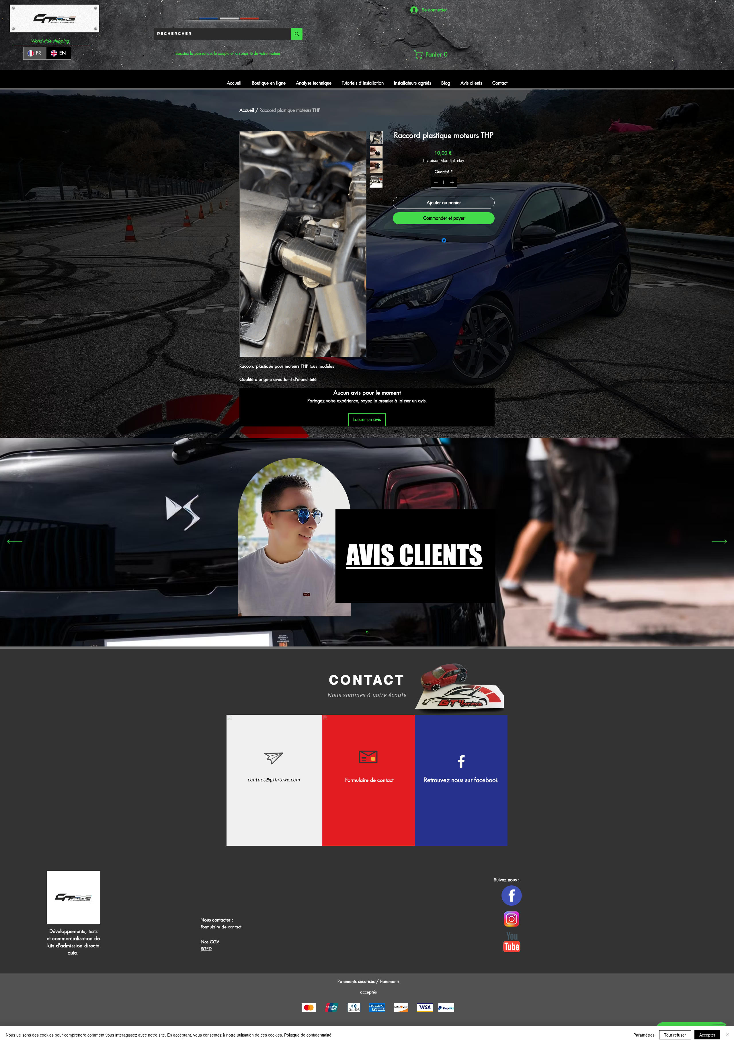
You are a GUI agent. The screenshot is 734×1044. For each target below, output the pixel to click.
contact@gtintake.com (274, 779)
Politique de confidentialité (307, 1035)
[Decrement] (435, 182)
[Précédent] (14, 542)
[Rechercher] (296, 34)
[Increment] (452, 182)
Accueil (246, 110)
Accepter (707, 1035)
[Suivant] (719, 542)
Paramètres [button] (644, 1035)
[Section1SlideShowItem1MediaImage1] (367, 632)
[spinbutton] (444, 182)
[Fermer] (727, 1034)
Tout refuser (675, 1035)
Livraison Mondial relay (443, 160)
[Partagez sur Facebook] (443, 240)
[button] (430, 54)
